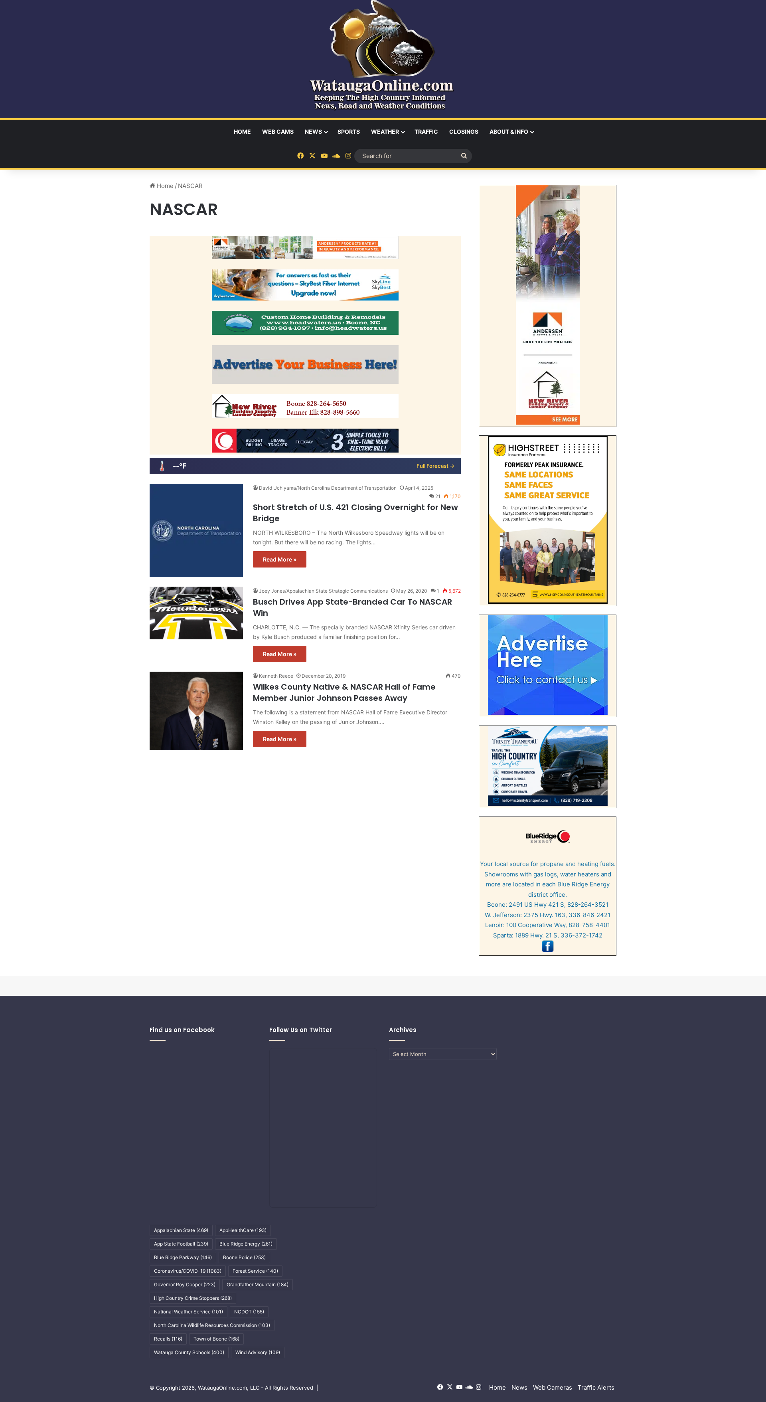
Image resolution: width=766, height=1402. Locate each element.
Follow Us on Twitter (300, 1030)
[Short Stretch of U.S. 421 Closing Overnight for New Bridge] (196, 530)
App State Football (181, 1244)
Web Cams (278, 131)
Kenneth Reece (276, 676)
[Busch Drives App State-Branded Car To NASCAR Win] (196, 613)
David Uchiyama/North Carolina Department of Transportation (328, 488)
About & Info (509, 131)
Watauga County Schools (189, 1352)
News (313, 131)
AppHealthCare (243, 1230)
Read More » (279, 559)
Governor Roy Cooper (184, 1284)
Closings (463, 131)
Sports (349, 131)
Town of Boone (216, 1339)
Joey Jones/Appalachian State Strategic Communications (323, 591)
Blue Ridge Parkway (183, 1257)
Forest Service (255, 1271)
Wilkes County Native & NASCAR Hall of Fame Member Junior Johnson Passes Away (344, 692)
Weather (385, 131)
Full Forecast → (435, 466)
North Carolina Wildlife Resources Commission (212, 1325)
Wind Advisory (257, 1352)
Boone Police (244, 1257)
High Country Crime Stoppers (193, 1298)
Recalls (168, 1339)
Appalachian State (181, 1230)
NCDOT (249, 1312)
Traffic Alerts (596, 1387)
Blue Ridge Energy (245, 1244)
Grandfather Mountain (257, 1284)
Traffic (426, 131)
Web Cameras (552, 1387)
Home (242, 131)
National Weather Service (188, 1312)
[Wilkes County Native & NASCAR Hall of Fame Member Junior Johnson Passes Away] (196, 711)
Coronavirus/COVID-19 (187, 1271)
